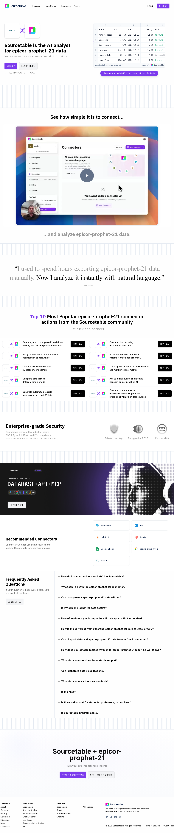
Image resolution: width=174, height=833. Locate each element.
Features (36, 6)
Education (5, 820)
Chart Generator (30, 817)
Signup (11, 66)
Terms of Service (152, 826)
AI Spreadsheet (64, 813)
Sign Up (163, 6)
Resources (28, 803)
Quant (33, 823)
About (3, 807)
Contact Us (14, 601)
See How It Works (101, 775)
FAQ (24, 826)
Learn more (28, 66)
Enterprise (66, 6)
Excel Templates (30, 813)
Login (150, 6)
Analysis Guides (30, 810)
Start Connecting (73, 775)
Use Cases (51, 6)
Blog (3, 823)
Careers (4, 810)
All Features (88, 807)
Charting (60, 817)
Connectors (28, 807)
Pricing (77, 6)
